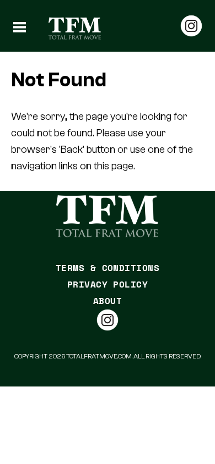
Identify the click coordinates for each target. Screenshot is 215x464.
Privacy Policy (107, 284)
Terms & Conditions (108, 267)
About (107, 300)
